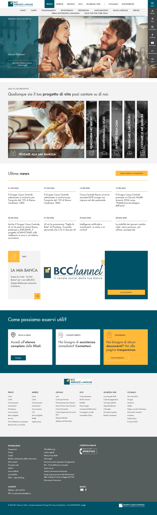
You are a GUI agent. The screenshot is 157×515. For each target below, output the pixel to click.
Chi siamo (131, 392)
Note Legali (56, 458)
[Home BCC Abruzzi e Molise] (20, 4)
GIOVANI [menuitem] (71, 4)
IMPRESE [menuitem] (59, 4)
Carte (10, 399)
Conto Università (62, 409)
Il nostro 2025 (132, 421)
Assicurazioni (13, 412)
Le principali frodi (110, 396)
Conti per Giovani (62, 399)
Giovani (59, 392)
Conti (10, 396)
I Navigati (107, 409)
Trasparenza (12, 449)
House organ (84, 406)
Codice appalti (58, 452)
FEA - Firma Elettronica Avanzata (56, 465)
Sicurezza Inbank (110, 402)
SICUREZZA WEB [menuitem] (93, 4)
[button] (152, 4)
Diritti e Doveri (85, 399)
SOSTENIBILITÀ (128, 4)
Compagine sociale (86, 412)
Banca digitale (13, 415)
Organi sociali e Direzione (136, 409)
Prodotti (82, 402)
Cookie (10, 455)
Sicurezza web (110, 392)
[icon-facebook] (86, 490)
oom (57, 396)
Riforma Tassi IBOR (59, 455)
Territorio (130, 402)
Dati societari (13, 462)
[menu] (90, 4)
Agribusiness (36, 421)
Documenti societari (134, 412)
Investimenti (12, 406)
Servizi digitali (37, 415)
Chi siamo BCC (132, 396)
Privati (10, 392)
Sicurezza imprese (110, 412)
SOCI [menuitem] (80, 4)
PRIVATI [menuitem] (49, 4)
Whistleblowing (49, 449)
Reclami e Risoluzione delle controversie (22, 458)
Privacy (10, 452)
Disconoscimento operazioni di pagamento (59, 462)
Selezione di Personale (63, 421)
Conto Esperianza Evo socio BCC (66, 413)
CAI (33, 412)
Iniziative (130, 415)
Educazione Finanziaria (52, 480)
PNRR (34, 418)
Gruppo (130, 399)
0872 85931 (20, 490)
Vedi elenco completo (131, 173)
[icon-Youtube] (82, 490)
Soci (81, 392)
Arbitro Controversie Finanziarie (60, 471)
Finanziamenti (13, 402)
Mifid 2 (10, 468)
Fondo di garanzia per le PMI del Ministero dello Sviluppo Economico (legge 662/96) (60, 475)
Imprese (35, 392)
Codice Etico (131, 418)
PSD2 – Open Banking (24, 477)
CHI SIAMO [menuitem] (113, 4)
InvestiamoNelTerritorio (88, 409)
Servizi (10, 418)
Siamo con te (48, 468)
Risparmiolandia (61, 418)
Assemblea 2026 (86, 415)
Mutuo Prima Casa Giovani (22, 64)
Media (129, 406)
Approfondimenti (110, 406)
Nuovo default (22, 471)
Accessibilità (12, 474)
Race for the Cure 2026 (16, 424)
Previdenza (12, 409)
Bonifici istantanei (110, 415)
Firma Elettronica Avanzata (18, 421)
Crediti (83, 505)
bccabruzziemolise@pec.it (21, 493)
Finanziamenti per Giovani (65, 402)
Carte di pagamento (111, 399)
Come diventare (85, 396)
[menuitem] (23, 10)
